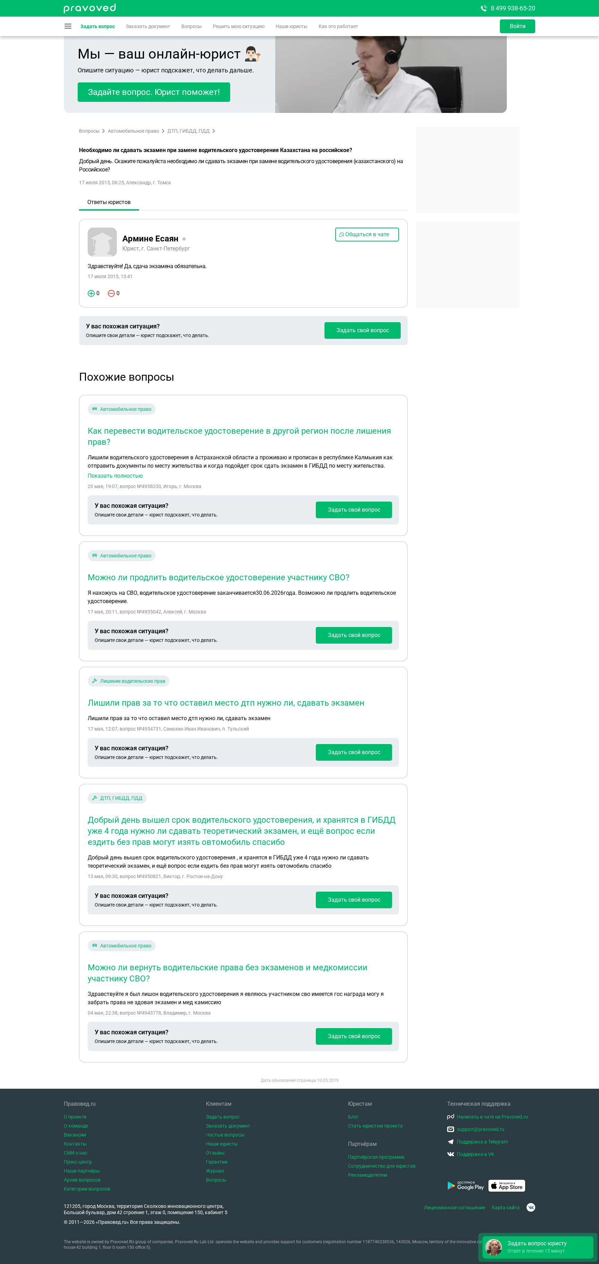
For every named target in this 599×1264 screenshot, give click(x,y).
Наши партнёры (82, 1171)
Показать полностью (115, 476)
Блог (353, 1117)
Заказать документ (148, 26)
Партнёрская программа (376, 1157)
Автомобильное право (133, 131)
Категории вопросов (87, 1189)
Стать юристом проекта (375, 1126)
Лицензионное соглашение (454, 1207)
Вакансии (75, 1135)
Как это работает (338, 26)
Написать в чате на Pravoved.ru (492, 1117)
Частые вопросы (225, 1135)
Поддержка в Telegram (482, 1141)
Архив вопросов (82, 1180)
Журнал (215, 1171)
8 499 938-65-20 (513, 8)
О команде (76, 1126)
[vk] (531, 1207)
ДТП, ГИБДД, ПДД (188, 131)
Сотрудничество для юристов (382, 1166)
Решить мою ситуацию (238, 26)
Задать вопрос (97, 26)
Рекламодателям (367, 1175)
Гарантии (216, 1162)
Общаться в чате (367, 234)
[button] (538, 1247)
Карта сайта (506, 1207)
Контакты (75, 1144)
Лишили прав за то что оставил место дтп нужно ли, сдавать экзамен (226, 703)
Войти (518, 26)
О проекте (75, 1117)
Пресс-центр (78, 1162)
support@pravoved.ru (480, 1129)
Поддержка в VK (475, 1154)
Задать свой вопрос (363, 330)
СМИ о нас (75, 1153)
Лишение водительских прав (132, 681)
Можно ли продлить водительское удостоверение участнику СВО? (218, 577)
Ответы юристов (109, 202)
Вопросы (191, 26)
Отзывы (215, 1153)
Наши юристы (291, 26)
